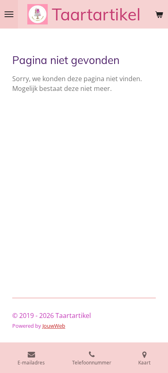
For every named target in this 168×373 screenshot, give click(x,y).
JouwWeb (53, 325)
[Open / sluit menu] (9, 14)
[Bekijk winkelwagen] (159, 14)
